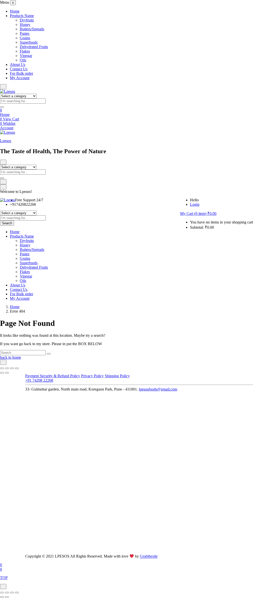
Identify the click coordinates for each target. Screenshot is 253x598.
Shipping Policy (117, 376)
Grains (25, 38)
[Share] (12, 368)
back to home (10, 357)
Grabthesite (149, 556)
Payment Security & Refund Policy (52, 376)
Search (7, 223)
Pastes (24, 33)
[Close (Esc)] (17, 368)
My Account (19, 78)
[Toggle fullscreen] (7, 368)
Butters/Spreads (32, 29)
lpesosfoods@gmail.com (158, 389)
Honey (25, 24)
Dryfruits (27, 20)
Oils (23, 60)
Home (15, 11)
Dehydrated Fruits (34, 47)
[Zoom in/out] (2, 368)
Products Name (22, 16)
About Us (17, 64)
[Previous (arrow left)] (2, 373)
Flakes (25, 51)
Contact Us (18, 69)
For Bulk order (21, 73)
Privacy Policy (92, 376)
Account (6, 128)
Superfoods (29, 42)
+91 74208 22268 (39, 380)
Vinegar (26, 56)
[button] (198, 213)
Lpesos (5, 141)
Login (194, 204)
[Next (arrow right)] (7, 373)
